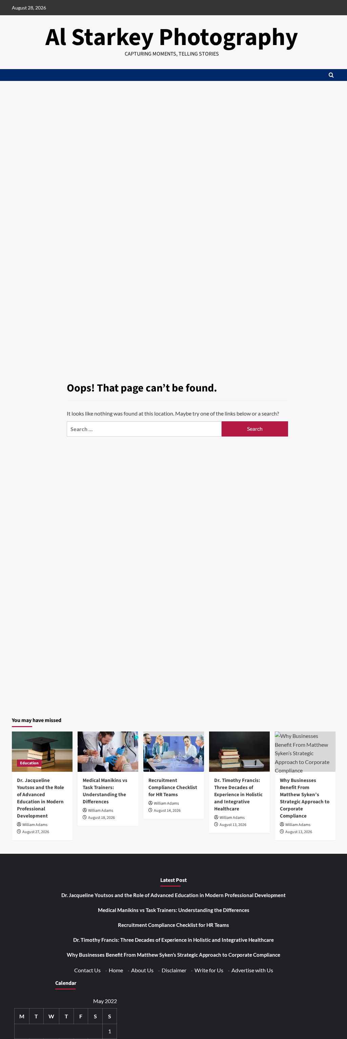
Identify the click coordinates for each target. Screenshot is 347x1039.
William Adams (34, 825)
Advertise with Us (252, 970)
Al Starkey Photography (171, 37)
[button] (331, 75)
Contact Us (87, 970)
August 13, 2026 (233, 825)
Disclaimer (174, 970)
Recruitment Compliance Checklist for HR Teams (172, 787)
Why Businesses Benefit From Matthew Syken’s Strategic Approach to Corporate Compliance (304, 798)
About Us (142, 970)
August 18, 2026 (101, 818)
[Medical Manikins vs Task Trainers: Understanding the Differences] (108, 751)
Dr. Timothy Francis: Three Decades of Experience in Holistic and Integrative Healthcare (238, 794)
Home (116, 970)
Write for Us (209, 970)
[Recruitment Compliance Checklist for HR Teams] (173, 751)
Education (29, 763)
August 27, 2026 (35, 832)
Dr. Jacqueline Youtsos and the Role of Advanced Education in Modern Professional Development (40, 798)
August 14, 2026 (167, 810)
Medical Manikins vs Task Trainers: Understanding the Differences (105, 791)
